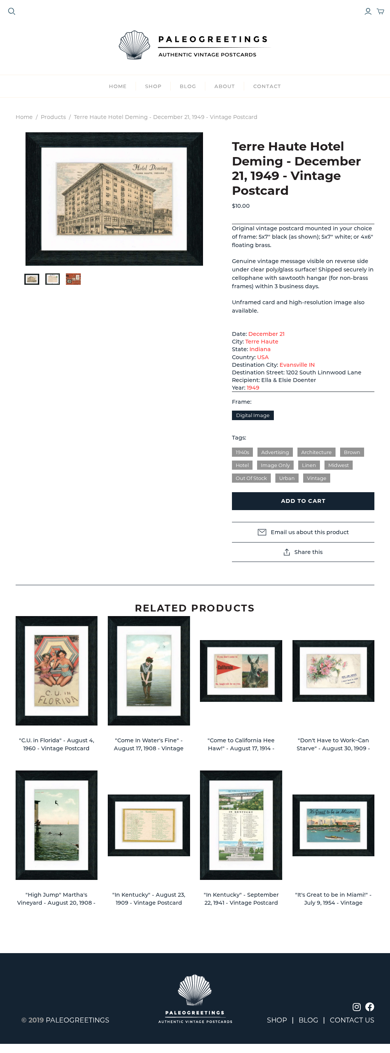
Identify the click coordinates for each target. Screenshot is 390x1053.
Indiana (260, 349)
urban (287, 478)
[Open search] (12, 11)
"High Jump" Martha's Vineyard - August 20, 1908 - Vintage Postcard (56, 903)
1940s (242, 452)
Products (53, 117)
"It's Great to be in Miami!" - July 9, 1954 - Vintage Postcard (333, 903)
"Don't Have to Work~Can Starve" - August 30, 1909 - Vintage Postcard (333, 748)
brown (352, 452)
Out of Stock (251, 478)
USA (263, 357)
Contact (267, 86)
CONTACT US (352, 1020)
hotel (242, 465)
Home (118, 86)
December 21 (266, 334)
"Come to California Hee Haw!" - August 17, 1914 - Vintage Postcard (241, 748)
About (224, 86)
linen (309, 465)
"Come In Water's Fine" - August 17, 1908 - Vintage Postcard (149, 748)
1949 (253, 387)
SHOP (153, 86)
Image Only (275, 465)
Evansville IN (297, 364)
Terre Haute (261, 341)
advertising (275, 452)
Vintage (316, 478)
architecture (316, 452)
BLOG (188, 86)
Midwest (338, 465)
